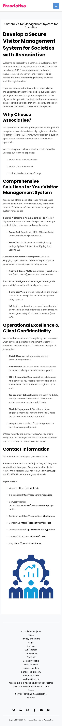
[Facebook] (34, 710)
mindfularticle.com (31, 679)
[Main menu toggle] (56, 6)
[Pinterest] (48, 710)
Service (31, 646)
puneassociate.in (31, 668)
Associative (48, 720)
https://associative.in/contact (36, 523)
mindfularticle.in (31, 675)
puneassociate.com (31, 672)
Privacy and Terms (31, 638)
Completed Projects (31, 631)
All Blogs (31, 697)
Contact (31, 657)
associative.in (31, 664)
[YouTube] (41, 710)
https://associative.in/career (32, 536)
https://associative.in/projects (40, 529)
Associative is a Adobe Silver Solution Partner (31, 683)
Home (31, 635)
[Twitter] (13, 710)
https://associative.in (28, 488)
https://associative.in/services (37, 495)
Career (31, 690)
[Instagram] (27, 710)
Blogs (31, 642)
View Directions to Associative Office (31, 686)
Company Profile (31, 661)
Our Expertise (31, 649)
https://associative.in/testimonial (38, 516)
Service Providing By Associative (31, 694)
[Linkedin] (20, 710)
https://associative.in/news (27, 543)
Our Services (31, 653)
